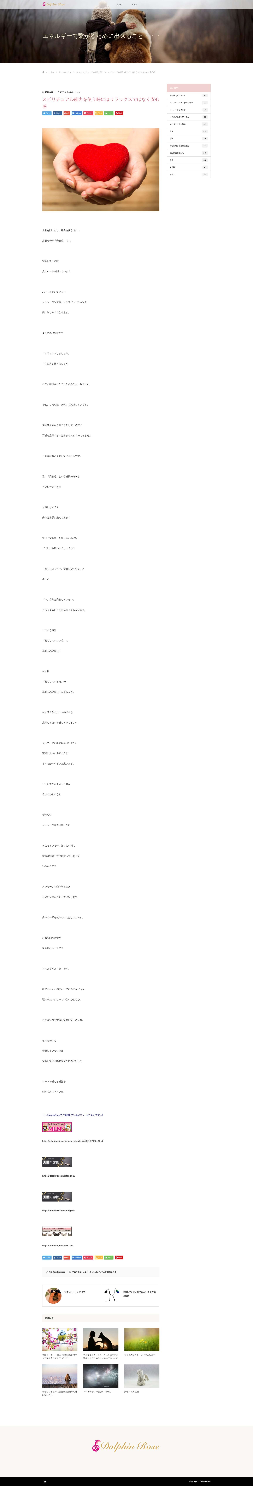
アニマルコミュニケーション (69, 92)
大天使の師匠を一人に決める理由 (139, 1355)
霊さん (188, 174)
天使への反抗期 (131, 1391)
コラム (134, 4)
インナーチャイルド (188, 110)
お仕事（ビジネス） (188, 95)
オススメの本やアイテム (188, 117)
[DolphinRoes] (126, 1453)
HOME (119, 4)
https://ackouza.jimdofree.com (57, 1245)
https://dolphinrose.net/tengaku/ (58, 1176)
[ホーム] (43, 69)
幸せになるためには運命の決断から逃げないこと (59, 1393)
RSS (44, 1481)
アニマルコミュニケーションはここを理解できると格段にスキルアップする (100, 1356)
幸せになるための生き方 (188, 146)
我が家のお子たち (188, 153)
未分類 (188, 167)
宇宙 (188, 139)
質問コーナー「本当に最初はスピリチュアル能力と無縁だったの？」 (59, 1356)
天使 (114, 1272)
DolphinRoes (205, 1482)
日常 (188, 160)
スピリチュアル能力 (104, 1272)
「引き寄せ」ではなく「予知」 (97, 1391)
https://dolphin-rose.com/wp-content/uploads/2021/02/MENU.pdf (72, 1141)
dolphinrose (60, 1272)
